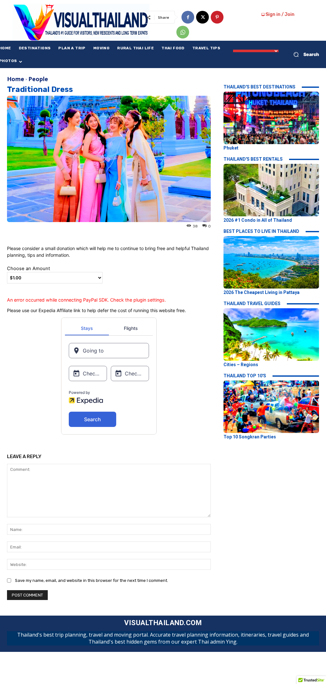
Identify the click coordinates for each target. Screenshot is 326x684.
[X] (202, 17)
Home (15, 79)
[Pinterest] (217, 17)
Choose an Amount (28, 268)
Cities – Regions (240, 364)
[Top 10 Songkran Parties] (271, 406)
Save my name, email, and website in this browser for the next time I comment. (91, 580)
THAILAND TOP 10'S (244, 375)
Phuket (230, 147)
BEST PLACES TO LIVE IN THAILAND (261, 231)
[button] (303, 54)
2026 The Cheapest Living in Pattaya (261, 292)
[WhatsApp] (182, 32)
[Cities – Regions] (271, 334)
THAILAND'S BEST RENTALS (253, 159)
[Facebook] (187, 17)
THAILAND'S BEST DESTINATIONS (259, 86)
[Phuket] (271, 118)
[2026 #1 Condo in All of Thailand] (271, 190)
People (38, 79)
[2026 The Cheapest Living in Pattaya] (271, 262)
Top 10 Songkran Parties (249, 436)
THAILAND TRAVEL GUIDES (251, 303)
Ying (13, 226)
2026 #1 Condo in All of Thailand (257, 220)
